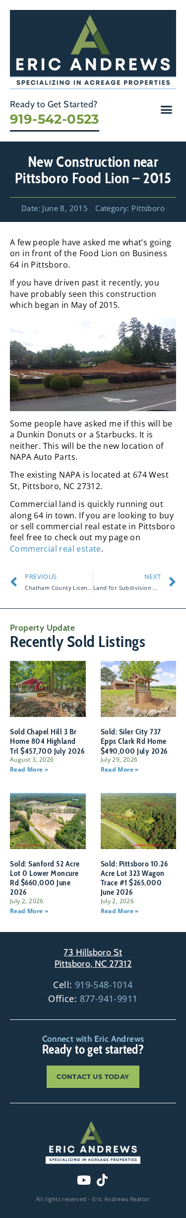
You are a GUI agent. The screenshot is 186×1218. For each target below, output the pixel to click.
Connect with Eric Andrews (93, 1039)
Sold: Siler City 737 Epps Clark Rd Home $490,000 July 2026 (134, 741)
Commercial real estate (55, 548)
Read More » (29, 769)
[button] (166, 109)
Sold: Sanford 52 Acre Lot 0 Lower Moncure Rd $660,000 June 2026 (45, 878)
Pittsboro (148, 208)
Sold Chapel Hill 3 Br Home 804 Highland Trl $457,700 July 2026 (47, 741)
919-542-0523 (54, 119)
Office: (92, 998)
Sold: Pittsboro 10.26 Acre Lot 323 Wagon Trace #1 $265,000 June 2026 (134, 878)
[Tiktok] (102, 1179)
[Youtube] (83, 1179)
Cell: (92, 985)
